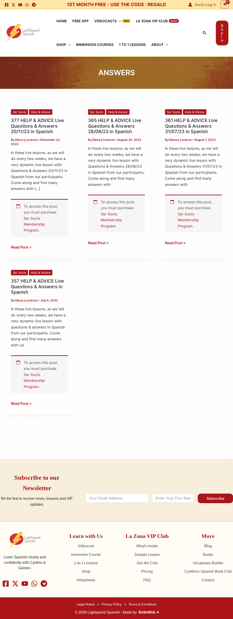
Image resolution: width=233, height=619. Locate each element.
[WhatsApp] (27, 5)
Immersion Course (86, 555)
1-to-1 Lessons (86, 563)
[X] (13, 5)
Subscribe (215, 498)
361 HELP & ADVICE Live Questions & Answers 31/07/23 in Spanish (191, 126)
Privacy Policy (112, 604)
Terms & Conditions (143, 604)
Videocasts (105, 21)
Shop (61, 44)
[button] (205, 33)
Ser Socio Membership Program (34, 224)
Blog (208, 546)
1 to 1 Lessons (132, 44)
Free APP (80, 21)
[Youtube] (20, 5)
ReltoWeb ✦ (149, 612)
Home (61, 21)
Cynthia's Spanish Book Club (208, 571)
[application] (119, 21)
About (157, 44)
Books (208, 555)
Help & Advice (41, 112)
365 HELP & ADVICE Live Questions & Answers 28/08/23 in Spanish (114, 126)
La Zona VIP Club (152, 21)
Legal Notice (86, 604)
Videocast (86, 546)
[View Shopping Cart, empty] (224, 4)
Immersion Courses (95, 44)
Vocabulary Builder (208, 563)
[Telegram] (34, 5)
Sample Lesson (147, 555)
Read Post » (21, 246)
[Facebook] (7, 5)
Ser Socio (19, 112)
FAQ (147, 580)
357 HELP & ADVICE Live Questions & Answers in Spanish (37, 286)
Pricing (147, 571)
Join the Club (147, 563)
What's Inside (147, 546)
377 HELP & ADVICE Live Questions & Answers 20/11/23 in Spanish (37, 126)
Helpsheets (86, 580)
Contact (208, 580)
